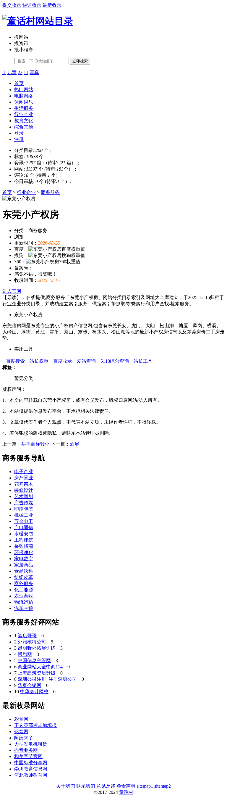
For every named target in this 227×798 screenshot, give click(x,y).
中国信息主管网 (34, 660)
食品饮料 (23, 571)
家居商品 (23, 564)
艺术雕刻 (23, 496)
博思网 (25, 654)
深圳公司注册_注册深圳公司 (47, 679)
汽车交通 (23, 608)
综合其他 (23, 126)
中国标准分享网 (30, 762)
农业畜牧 (23, 595)
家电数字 (23, 558)
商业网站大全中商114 (40, 666)
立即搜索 (80, 61)
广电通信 (23, 527)
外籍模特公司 (32, 641)
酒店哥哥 (27, 635)
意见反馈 (105, 786)
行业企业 (23, 114)
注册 (19, 139)
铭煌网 (21, 731)
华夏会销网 (29, 685)
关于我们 (65, 786)
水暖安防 (23, 533)
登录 (19, 133)
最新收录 (52, 5)
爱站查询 (84, 361)
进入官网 (11, 291)
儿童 (12, 72)
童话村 (126, 792)
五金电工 (23, 521)
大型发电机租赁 (30, 743)
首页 (19, 83)
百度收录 (61, 361)
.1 (4, 72)
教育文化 (23, 120)
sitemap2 (162, 786)
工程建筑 (23, 539)
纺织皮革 (23, 577)
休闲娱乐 (23, 102)
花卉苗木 (23, 483)
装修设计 (23, 490)
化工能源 (23, 589)
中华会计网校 (34, 691)
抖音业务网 (26, 750)
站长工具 (141, 361)
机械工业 (23, 515)
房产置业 (23, 477)
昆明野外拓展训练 (37, 648)
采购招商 (23, 546)
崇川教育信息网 (30, 768)
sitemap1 (145, 786)
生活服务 (23, 108)
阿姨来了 (23, 737)
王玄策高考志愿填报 (35, 725)
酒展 (74, 444)
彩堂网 (21, 719)
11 (26, 72)
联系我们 (85, 786)
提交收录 (11, 5)
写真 (34, 72)
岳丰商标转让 (35, 444)
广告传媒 (23, 502)
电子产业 (23, 471)
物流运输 (23, 602)
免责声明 (125, 786)
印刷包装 (23, 508)
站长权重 (37, 361)
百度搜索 (13, 361)
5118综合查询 (113, 361)
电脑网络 (23, 95)
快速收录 (31, 5)
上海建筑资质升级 (37, 672)
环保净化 (23, 552)
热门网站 (23, 89)
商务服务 (50, 192)
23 (20, 72)
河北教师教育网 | (31, 775)
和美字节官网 (28, 756)
